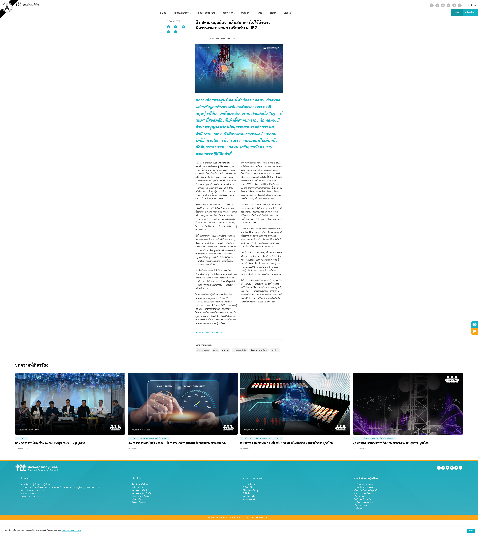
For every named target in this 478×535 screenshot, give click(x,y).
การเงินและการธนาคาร (363, 484)
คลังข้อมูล (245, 13)
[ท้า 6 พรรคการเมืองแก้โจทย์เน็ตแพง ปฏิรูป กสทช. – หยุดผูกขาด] (70, 404)
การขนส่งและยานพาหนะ (364, 487)
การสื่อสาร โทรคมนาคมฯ (364, 502)
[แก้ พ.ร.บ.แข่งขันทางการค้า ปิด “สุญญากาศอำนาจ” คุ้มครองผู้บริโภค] (408, 404)
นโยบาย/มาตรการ (181, 13)
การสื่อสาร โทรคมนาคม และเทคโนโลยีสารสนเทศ (149, 438)
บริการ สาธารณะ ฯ (361, 505)
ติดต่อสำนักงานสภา (140, 502)
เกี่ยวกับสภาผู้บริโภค (140, 484)
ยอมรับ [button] (471, 531)
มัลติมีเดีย (246, 493)
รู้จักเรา (273, 13)
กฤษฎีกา (275, 350)
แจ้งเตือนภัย (136, 499)
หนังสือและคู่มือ (249, 496)
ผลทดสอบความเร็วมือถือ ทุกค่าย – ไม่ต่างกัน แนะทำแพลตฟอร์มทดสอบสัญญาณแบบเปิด (177, 442)
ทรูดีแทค (225, 350)
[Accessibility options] (474, 324)
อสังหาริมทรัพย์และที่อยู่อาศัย (366, 490)
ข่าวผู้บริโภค (228, 13)
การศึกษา (358, 508)
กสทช (215, 350)
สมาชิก (259, 13)
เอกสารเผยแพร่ (249, 499)
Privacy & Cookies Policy (72, 531)
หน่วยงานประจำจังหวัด (141, 493)
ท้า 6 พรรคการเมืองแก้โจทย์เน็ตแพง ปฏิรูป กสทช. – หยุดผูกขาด (50, 442)
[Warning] (474, 331)
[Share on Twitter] (175, 26)
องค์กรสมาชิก (137, 487)
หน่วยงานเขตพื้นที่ (139, 490)
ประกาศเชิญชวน (249, 484)
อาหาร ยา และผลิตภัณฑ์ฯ (364, 493)
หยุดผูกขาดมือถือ (239, 350)
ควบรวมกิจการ (203, 350)
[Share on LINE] (183, 26)
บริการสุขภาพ (359, 496)
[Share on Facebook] (168, 26)
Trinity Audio (220, 38)
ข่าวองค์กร (21, 438)
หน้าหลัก (162, 13)
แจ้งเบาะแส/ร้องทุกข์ (206, 13)
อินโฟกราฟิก (248, 487)
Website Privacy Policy (261, 517)
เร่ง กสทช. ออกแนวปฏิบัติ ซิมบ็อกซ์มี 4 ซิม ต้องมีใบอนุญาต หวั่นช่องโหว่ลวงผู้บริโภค (286, 442)
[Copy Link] (175, 31)
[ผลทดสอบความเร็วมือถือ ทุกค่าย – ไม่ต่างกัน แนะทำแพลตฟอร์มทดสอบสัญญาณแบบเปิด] (183, 404)
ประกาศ (287, 13)
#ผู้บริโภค (220, 332)
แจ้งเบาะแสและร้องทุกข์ (141, 496)
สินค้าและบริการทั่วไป (362, 499)
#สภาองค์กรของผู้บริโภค (205, 332)
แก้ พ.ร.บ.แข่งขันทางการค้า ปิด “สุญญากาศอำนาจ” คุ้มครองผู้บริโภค (391, 442)
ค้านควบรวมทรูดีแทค (259, 350)
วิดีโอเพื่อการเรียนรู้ (250, 490)
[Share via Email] (168, 31)
